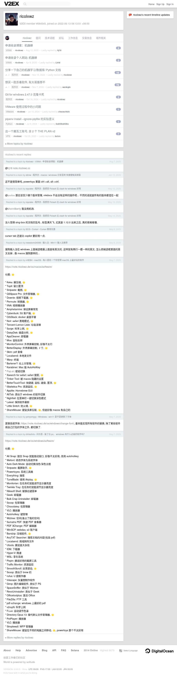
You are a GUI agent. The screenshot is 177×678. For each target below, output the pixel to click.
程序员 (15, 74)
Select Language (130, 650)
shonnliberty (14, 208)
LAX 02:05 (57, 669)
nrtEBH (29, 260)
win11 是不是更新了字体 (60, 416)
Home (151, 4)
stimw (28, 174)
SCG (28, 229)
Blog (44, 650)
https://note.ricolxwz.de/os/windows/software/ (29, 440)
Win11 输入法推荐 (59, 242)
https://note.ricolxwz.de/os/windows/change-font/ (47, 423)
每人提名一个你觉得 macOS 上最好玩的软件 (63, 260)
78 (117, 84)
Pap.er (10, 371)
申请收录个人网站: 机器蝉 (21, 58)
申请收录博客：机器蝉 (19, 45)
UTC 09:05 (34, 669)
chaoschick (64, 111)
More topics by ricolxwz (19, 143)
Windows (42, 416)
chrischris (30, 434)
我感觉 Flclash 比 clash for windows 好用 (62, 188)
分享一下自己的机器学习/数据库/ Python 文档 (33, 70)
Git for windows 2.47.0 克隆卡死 (24, 94)
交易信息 (87, 38)
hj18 (59, 50)
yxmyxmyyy (31, 416)
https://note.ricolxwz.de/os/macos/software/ (28, 266)
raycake (29, 188)
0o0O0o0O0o (62, 123)
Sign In (170, 4)
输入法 (46, 242)
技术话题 (50, 38)
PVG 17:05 (45, 669)
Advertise (31, 650)
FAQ (63, 650)
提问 (38, 38)
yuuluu (11, 195)
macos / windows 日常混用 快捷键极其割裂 (61, 174)
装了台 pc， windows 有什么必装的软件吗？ (65, 434)
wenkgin (66, 87)
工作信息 (73, 38)
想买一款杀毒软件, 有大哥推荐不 (25, 82)
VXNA (9, 50)
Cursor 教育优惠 (47, 229)
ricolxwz (27, 38)
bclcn (57, 136)
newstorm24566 (33, 242)
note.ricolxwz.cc (21, 168)
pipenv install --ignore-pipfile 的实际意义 (29, 119)
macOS (37, 260)
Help (18, 650)
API (54, 650)
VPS (8, 136)
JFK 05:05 (68, 669)
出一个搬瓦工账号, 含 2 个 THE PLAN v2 (30, 131)
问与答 (39, 434)
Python (9, 123)
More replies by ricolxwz (20, 637)
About (7, 650)
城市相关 (101, 38)
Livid (57, 62)
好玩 (61, 38)
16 (117, 72)
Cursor (35, 229)
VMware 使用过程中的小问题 (23, 107)
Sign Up (160, 4)
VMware (10, 111)
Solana (75, 650)
